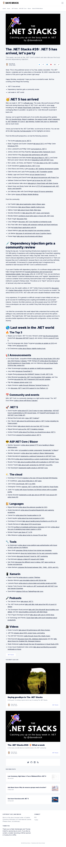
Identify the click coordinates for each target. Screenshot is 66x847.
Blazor (29, 8)
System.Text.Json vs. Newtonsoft (46, 121)
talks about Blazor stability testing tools (31, 207)
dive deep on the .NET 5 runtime (47, 163)
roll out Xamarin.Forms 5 (38, 174)
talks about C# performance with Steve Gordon (34, 630)
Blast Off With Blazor (37, 8)
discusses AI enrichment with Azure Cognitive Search (33, 233)
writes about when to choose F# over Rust (32, 535)
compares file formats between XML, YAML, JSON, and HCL (38, 567)
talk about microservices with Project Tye (45, 177)
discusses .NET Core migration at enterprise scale (34, 222)
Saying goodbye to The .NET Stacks (25, 697)
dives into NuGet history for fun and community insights (39, 553)
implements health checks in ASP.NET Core (33, 468)
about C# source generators (43, 191)
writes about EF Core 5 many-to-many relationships (35, 410)
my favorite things (15, 119)
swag (52, 105)
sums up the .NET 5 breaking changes (31, 429)
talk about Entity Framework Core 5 (43, 152)
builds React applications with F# (25, 227)
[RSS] (37, 762)
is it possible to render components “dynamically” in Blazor (38, 450)
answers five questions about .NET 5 (28, 435)
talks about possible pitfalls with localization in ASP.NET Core (38, 462)
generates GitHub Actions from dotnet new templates (34, 550)
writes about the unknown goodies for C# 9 (32, 507)
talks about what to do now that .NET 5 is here (33, 426)
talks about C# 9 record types (31, 524)
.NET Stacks (15, 8)
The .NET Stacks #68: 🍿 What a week (26, 745)
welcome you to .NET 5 (23, 141)
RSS (35, 817)
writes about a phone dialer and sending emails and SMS (37, 583)
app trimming (30, 121)
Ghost (40, 843)
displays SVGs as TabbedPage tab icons (29, 591)
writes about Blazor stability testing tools (31, 348)
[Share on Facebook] (43, 64)
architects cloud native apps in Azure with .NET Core (36, 216)
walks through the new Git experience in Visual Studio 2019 (38, 644)
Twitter (36, 820)
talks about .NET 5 (27, 601)
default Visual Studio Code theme (29, 107)
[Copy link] (58, 64)
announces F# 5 (21, 345)
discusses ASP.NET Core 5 (25, 338)
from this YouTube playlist (22, 131)
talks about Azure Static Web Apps (29, 210)
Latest (4, 8)
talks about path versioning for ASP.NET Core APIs (35, 465)
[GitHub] (31, 762)
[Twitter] (28, 762)
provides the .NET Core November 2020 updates (34, 377)
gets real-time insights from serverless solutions (34, 230)
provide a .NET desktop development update (43, 169)
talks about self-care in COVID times (42, 615)
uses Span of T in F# (25, 532)
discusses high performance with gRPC (35, 155)
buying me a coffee (10, 835)
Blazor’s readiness (28, 119)
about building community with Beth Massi (33, 612)
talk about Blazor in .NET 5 (40, 158)
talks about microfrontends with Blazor (30, 236)
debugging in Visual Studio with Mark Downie (43, 183)
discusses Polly (22, 219)
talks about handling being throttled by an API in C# (39, 521)
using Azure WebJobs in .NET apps (29, 481)
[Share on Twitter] (39, 64)
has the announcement (50, 336)
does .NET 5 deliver (32, 418)
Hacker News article (15, 290)
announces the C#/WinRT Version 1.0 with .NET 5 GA (35, 374)
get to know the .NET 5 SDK (41, 180)
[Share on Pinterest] (51, 64)
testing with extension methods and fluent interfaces (40, 224)
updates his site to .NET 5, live (29, 166)
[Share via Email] (54, 64)
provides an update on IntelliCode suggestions (36, 368)
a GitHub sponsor (25, 833)
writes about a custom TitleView (29, 577)
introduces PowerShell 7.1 (23, 371)
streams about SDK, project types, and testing (29, 633)
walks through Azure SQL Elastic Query (37, 636)
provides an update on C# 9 (44, 343)
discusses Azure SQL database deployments (32, 639)
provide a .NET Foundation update (40, 171)
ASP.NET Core (22, 8)
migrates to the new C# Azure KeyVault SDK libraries (39, 478)
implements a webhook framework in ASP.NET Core (38, 456)
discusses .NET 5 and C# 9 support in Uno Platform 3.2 (29, 388)
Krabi (43, 843)
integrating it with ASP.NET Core (42, 160)
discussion (55, 288)
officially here (28, 103)
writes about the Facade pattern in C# (28, 515)
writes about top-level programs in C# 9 (31, 518)
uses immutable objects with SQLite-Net (32, 580)
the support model (41, 119)
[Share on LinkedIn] (47, 64)
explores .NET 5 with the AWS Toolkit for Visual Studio (40, 487)
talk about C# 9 (38, 144)
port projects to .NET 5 (38, 149)
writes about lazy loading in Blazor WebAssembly (37, 453)
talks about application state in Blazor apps (30, 204)
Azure (8, 8)
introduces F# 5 (13, 146)
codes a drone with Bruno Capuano (25, 400)
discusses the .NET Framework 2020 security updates (32, 379)
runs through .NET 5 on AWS (25, 484)
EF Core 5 (21, 121)
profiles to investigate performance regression (29, 527)
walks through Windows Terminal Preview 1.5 (34, 385)
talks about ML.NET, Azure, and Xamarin (36, 213)
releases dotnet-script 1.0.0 (23, 382)
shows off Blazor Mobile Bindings (27, 194)
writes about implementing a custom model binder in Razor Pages (37, 459)
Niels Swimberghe (16, 829)
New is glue (25, 274)
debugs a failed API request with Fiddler (30, 559)
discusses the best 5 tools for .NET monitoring (32, 556)
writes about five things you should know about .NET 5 (37, 432)
